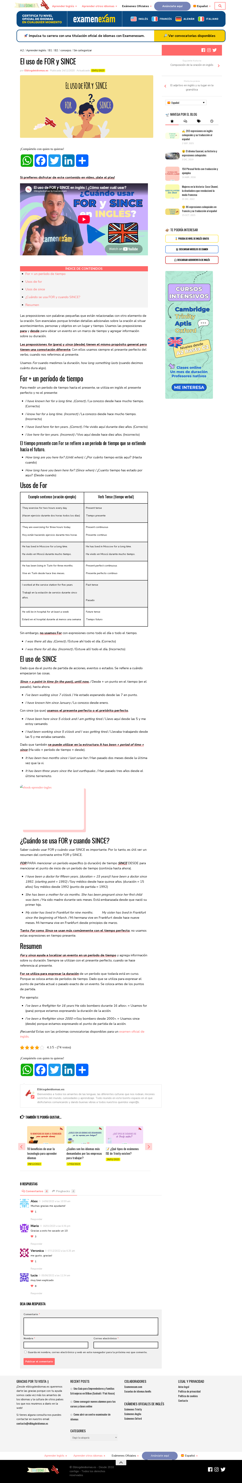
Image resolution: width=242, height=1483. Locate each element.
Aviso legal (183, 1387)
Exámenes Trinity (133, 1409)
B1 (50, 50)
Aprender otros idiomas (98, 6)
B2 (56, 50)
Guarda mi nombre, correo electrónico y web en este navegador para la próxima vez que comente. (87, 1352)
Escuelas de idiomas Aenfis (137, 1391)
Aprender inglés (36, 50)
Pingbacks (65, 1191)
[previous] (21, 1146)
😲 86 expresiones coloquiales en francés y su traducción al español (199, 209)
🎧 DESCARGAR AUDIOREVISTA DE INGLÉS (192, 260)
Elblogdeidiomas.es (36, 70)
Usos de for (33, 281)
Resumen (32, 305)
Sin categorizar (83, 50)
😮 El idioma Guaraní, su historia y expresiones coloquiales (199, 153)
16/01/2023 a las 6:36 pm (56, 1226)
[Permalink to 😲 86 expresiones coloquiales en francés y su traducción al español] (172, 212)
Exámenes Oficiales (135, 6)
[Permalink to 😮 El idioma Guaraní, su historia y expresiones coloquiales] (172, 156)
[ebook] (84, 807)
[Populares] (172, 121)
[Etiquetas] (198, 121)
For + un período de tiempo (45, 274)
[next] (148, 1146)
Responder (36, 1219)
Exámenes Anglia (132, 1414)
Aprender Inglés (63, 6)
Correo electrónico (106, 1338)
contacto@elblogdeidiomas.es (32, 1423)
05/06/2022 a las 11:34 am (55, 1275)
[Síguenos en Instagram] (209, 50)
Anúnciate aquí (172, 6)
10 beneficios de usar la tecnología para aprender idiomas (42, 1153)
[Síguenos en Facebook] (203, 50)
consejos (65, 50)
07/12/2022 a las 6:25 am (61, 1250)
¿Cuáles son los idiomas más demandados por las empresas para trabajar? (84, 1153)
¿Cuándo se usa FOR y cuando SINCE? (52, 297)
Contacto (183, 1400)
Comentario (32, 1314)
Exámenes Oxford (133, 1418)
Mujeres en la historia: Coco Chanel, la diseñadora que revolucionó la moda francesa (200, 191)
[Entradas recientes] (211, 121)
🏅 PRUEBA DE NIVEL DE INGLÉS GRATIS (192, 238)
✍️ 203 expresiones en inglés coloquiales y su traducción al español (197, 135)
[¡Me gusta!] (32, 1211)
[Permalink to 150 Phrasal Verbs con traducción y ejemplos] (172, 174)
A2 (22, 50)
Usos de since (35, 289)
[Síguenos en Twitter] (214, 50)
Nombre (29, 1338)
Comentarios (36, 1191)
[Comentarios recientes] (185, 121)
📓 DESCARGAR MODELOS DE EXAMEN (192, 249)
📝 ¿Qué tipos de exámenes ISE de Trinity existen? (122, 1151)
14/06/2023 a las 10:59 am (56, 1201)
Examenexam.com (133, 1387)
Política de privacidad (189, 1391)
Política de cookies (188, 1396)
